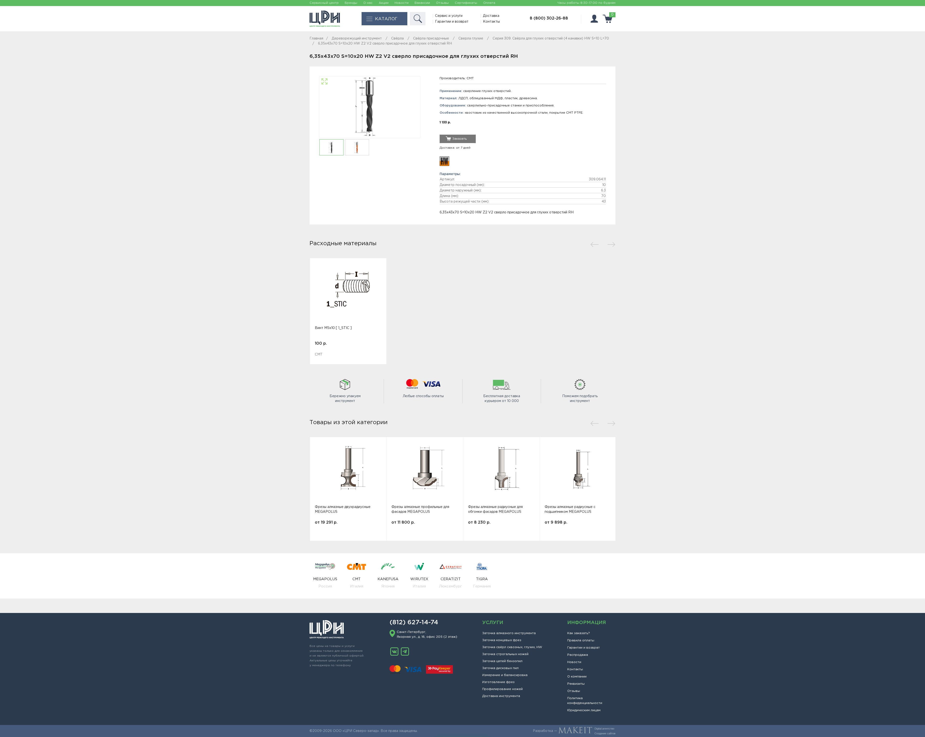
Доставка (491, 15)
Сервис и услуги (448, 15)
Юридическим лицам (584, 710)
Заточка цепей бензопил (502, 661)
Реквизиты (576, 684)
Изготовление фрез (498, 682)
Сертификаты (466, 3)
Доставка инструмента (501, 696)
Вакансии (422, 3)
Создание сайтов (605, 733)
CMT (470, 78)
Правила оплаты (580, 640)
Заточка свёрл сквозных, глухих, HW (512, 647)
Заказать (459, 139)
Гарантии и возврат (452, 21)
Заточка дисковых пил (500, 668)
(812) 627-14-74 (414, 622)
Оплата (489, 3)
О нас (368, 3)
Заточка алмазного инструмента (509, 633)
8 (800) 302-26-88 (549, 18)
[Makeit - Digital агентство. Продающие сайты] (575, 731)
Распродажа (577, 655)
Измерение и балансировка (505, 675)
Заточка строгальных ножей (505, 654)
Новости (402, 3)
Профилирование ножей (502, 689)
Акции (384, 3)
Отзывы (442, 3)
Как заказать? (578, 633)
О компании (577, 676)
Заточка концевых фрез (501, 640)
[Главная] (325, 19)
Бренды (351, 3)
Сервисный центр (324, 3)
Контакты (491, 21)
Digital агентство (604, 728)
